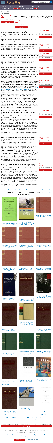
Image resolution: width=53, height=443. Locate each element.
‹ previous (13, 417)
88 (32, 417)
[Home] (11, 3)
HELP (31, 8)
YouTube (35, 439)
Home (2, 11)
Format (9, 192)
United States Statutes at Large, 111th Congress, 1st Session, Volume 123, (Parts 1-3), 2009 (26, 323)
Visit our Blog (19, 439)
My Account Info (40, 435)
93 (17, 419)
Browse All (6, 6)
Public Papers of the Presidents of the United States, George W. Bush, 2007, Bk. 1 (26, 353)
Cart (36, 8)
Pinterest (37, 439)
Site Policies (11, 435)
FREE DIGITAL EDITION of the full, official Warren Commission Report (20, 88)
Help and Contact (25, 435)
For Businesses (9, 437)
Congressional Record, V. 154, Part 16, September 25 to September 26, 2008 (43, 269)
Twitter (31, 439)
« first (6, 417)
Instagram (33, 439)
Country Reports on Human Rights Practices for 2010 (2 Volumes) (9, 224)
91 (45, 417)
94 (21, 419)
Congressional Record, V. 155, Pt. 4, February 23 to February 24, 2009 (9, 269)
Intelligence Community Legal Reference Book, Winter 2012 (9, 299)
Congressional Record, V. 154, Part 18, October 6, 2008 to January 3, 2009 (43, 217)
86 (23, 417)
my (25, 8)
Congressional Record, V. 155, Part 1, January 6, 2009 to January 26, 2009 (9, 246)
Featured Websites (42, 437)
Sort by (31, 192)
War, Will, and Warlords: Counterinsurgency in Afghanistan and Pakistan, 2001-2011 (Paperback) (26, 223)
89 (36, 417)
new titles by (10, 8)
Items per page (22, 194)
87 (28, 417)
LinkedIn (39, 439)
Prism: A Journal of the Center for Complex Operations (44, 380)
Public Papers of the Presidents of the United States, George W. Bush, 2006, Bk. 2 (44, 353)
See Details (26, 426)
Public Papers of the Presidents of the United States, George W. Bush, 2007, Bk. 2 (9, 353)
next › (42, 189)
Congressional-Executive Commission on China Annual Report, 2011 (44, 413)
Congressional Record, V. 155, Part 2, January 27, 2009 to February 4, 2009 (26, 246)
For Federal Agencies (25, 437)
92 (49, 417)
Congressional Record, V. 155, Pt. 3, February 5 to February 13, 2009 (43, 246)
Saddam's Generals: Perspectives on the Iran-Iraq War (26, 409)
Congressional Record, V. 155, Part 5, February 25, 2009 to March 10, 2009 (26, 269)
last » (48, 189)
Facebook (29, 439)
